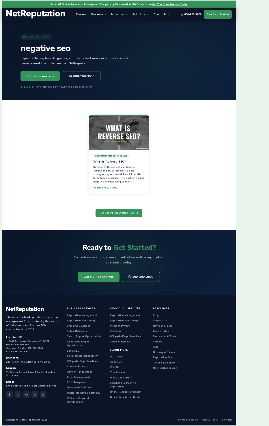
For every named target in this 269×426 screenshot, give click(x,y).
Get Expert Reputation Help (117, 213)
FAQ (155, 347)
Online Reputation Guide (125, 397)
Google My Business (79, 387)
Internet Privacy (120, 326)
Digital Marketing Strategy (83, 393)
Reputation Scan (163, 357)
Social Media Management (82, 356)
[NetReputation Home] (35, 14)
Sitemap (227, 419)
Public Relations (77, 331)
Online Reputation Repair (125, 392)
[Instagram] (34, 394)
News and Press (162, 326)
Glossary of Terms (164, 352)
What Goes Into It (121, 377)
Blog (156, 315)
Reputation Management (82, 315)
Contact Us (160, 320)
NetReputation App (165, 368)
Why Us (114, 367)
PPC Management (78, 382)
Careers (157, 341)
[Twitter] (18, 394)
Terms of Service (188, 419)
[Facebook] (9, 394)
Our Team (116, 356)
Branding (115, 331)
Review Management (79, 372)
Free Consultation (218, 14)
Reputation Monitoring (81, 320)
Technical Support (164, 362)
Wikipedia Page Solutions (82, 361)
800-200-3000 (193, 14)
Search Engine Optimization (84, 336)
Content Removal (77, 366)
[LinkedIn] (43, 394)
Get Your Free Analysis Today (169, 4)
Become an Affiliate (164, 336)
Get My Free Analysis (98, 277)
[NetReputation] (25, 309)
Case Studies (161, 331)
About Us (116, 361)
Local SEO (73, 351)
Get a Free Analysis (40, 76)
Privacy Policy (209, 419)
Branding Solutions (78, 326)
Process (81, 14)
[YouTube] (26, 394)
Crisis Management (78, 377)
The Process (117, 372)
